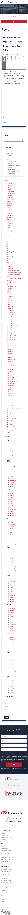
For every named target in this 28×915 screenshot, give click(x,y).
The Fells (9, 391)
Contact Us (3, 833)
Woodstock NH (10, 426)
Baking (8, 187)
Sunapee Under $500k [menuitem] (6, 852)
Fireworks (9, 237)
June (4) (11, 589)
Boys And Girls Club (11, 199)
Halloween (9, 247)
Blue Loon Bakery (11, 193)
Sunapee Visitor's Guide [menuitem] (6, 869)
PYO (8, 355)
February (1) (12, 466)
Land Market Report (11, 286)
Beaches (9, 189)
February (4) (12, 446)
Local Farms (9, 300)
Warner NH (9, 411)
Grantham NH (10, 245)
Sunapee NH (10, 379)
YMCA (8, 432)
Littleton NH (10, 296)
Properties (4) (10, 163)
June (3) (11, 454)
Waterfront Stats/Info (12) (13, 171)
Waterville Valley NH (11, 418)
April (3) (11, 470)
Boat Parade (10, 197)
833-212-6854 (15, 818)
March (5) (12, 448)
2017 (8, 677)
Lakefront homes (11, 282)
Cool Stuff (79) (10, 153)
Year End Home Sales (12, 428)
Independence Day (11, 264)
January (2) (12, 579)
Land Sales (9, 288)
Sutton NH (9, 387)
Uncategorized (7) (11, 169)
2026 (9, 440)
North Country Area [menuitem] (5, 871)
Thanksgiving (10, 389)
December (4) (13, 572)
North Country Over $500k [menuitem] (7, 859)
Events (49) (9, 155)
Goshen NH (9, 243)
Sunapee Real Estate (11, 383)
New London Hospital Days (13, 322)
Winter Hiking (10, 424)
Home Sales (9, 260)
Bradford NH (10, 201)
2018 (8, 652)
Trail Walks (9, 397)
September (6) (13, 670)
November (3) (13, 484)
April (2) (11, 528)
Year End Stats (16, 123)
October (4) (12, 482)
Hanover (18, 117)
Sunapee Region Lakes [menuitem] (6, 880)
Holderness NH (10, 256)
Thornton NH (10, 395)
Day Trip (9, 219)
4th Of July (9, 183)
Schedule (9, 361)
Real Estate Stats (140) (12, 167)
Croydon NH (10, 215)
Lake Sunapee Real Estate (13, 270)
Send (14, 764)
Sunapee (9, 375)
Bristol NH (9, 203)
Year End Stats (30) (11, 173)
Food (8, 239)
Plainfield (18, 119)
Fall (8, 229)
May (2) (11, 452)
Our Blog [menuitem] (3, 901)
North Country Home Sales (13, 339)
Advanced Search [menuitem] (5, 861)
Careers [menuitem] (3, 897)
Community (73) (10, 151)
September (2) (13, 566)
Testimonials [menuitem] (4, 896)
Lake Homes (10, 266)
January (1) (12, 608)
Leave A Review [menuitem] (4, 894)
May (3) (11, 472)
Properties (9, 353)
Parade (8, 343)
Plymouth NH (10, 351)
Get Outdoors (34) (11, 157)
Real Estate (9, 357)
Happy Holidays (10, 251)
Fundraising (9, 241)
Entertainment (10, 223)
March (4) (12, 612)
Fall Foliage (9, 231)
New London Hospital (12, 320)
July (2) (11, 505)
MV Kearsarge (10, 314)
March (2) (12, 468)
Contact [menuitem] (3, 899)
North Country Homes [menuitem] (6, 855)
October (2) (12, 626)
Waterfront (9, 415)
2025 (9, 461)
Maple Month (10, 304)
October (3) (12, 568)
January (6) (12, 444)
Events (8, 227)
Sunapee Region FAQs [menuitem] (6, 882)
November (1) (13, 599)
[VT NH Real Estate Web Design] (14, 912)
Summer (9, 373)
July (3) (11, 456)
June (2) (11, 474)
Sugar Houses (10, 369)
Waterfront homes (11, 417)
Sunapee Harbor (10, 377)
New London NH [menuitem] (5, 875)
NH (7, 332)
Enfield (13, 119)
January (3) (12, 464)
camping (9, 207)
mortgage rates (10, 308)
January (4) (12, 493)
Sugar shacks (10, 371)
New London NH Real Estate (13, 326)
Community (9, 213)
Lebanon (8, 119)
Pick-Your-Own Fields (12, 345)
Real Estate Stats (10, 113)
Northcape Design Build (12, 341)
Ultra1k (8, 401)
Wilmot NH (9, 420)
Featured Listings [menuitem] (5, 848)
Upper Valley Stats (11, 117)
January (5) (12, 551)
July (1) (11, 645)
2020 (9, 604)
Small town (9, 363)
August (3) (12, 478)
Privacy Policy (11, 760)
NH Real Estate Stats (12, 337)
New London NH (11, 324)
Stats (8, 367)
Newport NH (10, 330)
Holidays (9, 258)
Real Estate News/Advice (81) (14, 165)
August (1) (12, 593)
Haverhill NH (10, 252)
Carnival (9, 211)
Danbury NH (10, 217)
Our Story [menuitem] (3, 890)
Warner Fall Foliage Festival (13, 409)
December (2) (13, 486)
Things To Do (10, 393)
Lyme (22, 119)
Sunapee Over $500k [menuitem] (6, 854)
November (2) (13, 513)
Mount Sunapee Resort (12, 312)
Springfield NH (10, 365)
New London (10, 318)
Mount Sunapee (10, 310)
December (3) (13, 601)
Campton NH (10, 209)
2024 (9, 490)
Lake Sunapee (10, 268)
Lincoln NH (9, 294)
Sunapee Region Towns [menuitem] (6, 873)
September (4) (13, 480)
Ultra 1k (8, 399)
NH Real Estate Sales (11, 115)
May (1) (11, 662)
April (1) (11, 499)
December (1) (13, 515)
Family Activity (10, 233)
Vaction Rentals (10, 407)
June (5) (11, 532)
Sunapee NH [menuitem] (4, 878)
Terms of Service (24, 768)
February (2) (12, 495)
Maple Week (10, 306)
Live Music (9, 298)
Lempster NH (10, 292)
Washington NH (10, 413)
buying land (9, 205)
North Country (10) (11, 161)
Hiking (8, 254)
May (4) (11, 530)
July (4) (11, 476)
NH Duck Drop (10, 334)
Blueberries (9, 195)
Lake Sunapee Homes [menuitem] (6, 850)
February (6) (12, 581)
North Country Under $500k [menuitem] (7, 857)
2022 (9, 547)
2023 (9, 518)
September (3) (13, 624)
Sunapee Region (10, 385)
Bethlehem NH (10, 191)
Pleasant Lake (10, 349)
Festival (9, 235)
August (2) (12, 458)
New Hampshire (10, 316)
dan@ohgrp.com (15, 821)
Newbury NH (10, 328)
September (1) (13, 509)
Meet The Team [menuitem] (4, 892)
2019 (8, 633)
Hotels (8, 262)
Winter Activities (11, 422)
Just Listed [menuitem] (3, 846)
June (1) (11, 618)
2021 (8, 576)
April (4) (11, 450)
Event (8, 225)
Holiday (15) (10, 159)
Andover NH (10, 185)
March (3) (12, 526)
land (8, 284)
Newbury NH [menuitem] (4, 876)
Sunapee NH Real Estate (12, 381)
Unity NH (9, 403)
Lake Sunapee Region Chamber (14, 272)
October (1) (12, 511)
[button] (14, 21)
